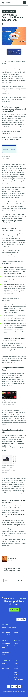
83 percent (21, 240)
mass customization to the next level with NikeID (13, 444)
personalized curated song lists (11, 377)
